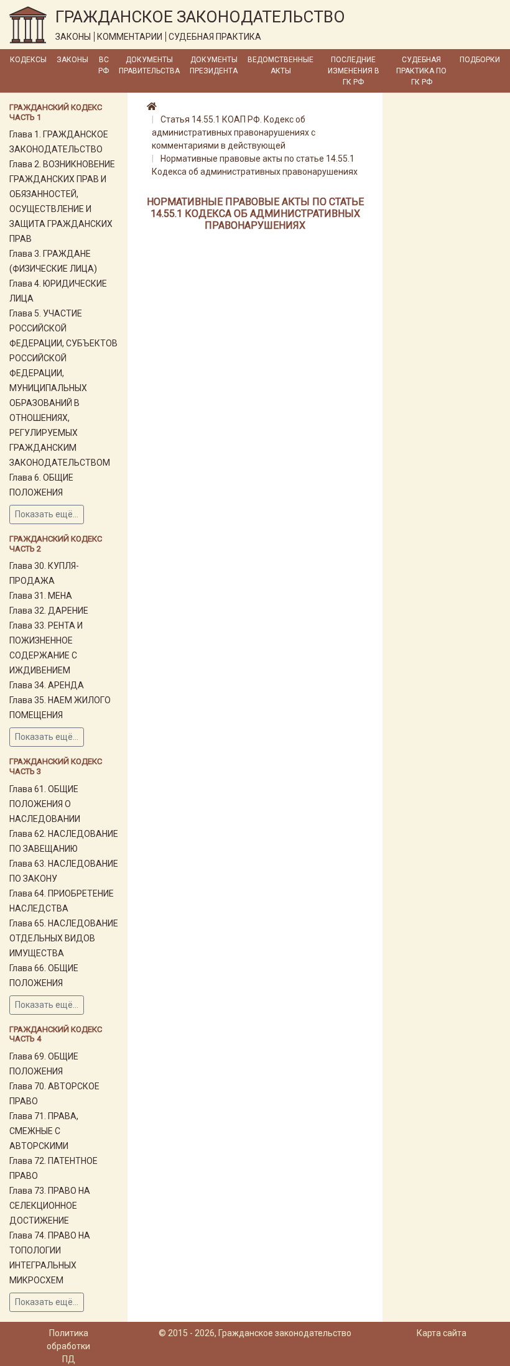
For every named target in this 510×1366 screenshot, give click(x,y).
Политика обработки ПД (68, 1346)
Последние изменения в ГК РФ (353, 70)
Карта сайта (441, 1333)
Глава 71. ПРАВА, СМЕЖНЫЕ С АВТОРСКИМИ (43, 1131)
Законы (72, 59)
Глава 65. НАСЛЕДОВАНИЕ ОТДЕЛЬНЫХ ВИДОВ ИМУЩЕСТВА (63, 938)
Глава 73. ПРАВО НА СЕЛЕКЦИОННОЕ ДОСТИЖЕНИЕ (49, 1205)
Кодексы (28, 59)
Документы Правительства (149, 65)
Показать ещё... (46, 514)
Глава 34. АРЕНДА (46, 685)
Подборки (480, 59)
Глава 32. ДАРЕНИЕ (48, 611)
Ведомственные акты (280, 65)
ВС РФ (103, 65)
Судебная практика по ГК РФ (421, 70)
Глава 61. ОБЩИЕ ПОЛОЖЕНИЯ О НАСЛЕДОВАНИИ (44, 804)
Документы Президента (214, 65)
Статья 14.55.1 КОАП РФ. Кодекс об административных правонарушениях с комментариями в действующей (233, 132)
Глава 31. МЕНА (40, 596)
